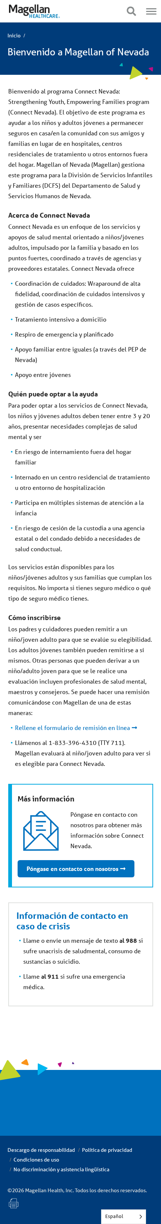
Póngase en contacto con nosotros (72, 868)
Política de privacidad (107, 1150)
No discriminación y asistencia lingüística (61, 1169)
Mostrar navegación (131, 11)
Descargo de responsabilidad (41, 1150)
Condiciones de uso (36, 1159)
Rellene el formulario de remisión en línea (72, 727)
